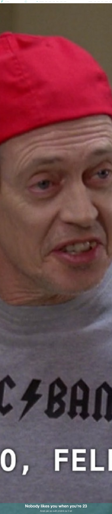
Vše (37, 1)
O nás (95, 1)
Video (57, 1)
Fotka (54, 1)
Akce (102, 1)
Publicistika (41, 1)
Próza (46, 1)
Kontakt (106, 1)
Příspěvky (90, 1)
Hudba (65, 1)
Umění (61, 1)
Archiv (98, 1)
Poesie (50, 1)
